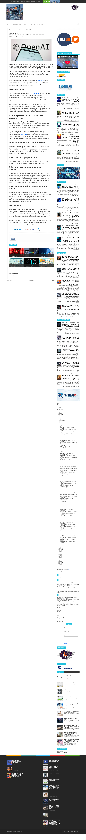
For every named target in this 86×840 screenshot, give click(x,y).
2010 (61, 562)
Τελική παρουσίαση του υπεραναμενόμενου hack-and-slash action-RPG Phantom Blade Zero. (68, 600)
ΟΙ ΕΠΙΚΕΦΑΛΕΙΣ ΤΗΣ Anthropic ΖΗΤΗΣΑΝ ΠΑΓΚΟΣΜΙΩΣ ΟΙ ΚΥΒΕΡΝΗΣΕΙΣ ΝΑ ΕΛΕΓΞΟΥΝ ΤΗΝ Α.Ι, (70, 240)
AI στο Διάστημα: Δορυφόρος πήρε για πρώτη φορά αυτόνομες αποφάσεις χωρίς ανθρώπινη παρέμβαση (66, 587)
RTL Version (59, 407)
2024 (61, 413)
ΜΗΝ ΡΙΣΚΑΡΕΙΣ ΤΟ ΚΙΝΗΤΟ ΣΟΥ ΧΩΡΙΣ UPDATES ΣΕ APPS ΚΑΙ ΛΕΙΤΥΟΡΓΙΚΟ (25, 1)
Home (58, 403)
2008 (61, 564)
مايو (61, 423)
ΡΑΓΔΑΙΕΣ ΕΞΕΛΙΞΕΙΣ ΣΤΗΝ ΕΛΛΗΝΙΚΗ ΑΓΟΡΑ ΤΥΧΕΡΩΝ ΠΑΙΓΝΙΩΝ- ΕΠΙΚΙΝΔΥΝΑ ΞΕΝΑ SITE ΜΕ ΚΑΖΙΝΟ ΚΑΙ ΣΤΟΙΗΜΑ (54, 822)
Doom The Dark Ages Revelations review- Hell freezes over (67, 601)
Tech (35, 24)
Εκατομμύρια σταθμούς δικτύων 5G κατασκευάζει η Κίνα (66, 499)
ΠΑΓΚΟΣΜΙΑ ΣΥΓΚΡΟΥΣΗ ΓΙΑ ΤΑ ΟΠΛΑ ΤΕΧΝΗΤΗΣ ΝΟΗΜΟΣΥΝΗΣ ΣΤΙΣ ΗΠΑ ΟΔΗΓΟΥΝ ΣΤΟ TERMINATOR (70, 364)
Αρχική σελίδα (59, 571)
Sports (58, 612)
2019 (61, 551)
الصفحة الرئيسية (31, 280)
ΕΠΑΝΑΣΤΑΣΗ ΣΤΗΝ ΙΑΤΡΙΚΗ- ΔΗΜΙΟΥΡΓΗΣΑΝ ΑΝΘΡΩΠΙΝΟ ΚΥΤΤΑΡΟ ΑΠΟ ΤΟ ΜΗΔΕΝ (70, 351)
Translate (65, 752)
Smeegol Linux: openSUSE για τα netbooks (54, 780)
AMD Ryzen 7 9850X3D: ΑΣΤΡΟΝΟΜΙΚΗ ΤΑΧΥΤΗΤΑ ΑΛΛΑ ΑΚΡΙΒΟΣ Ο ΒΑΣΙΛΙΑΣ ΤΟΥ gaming (70, 152)
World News (59, 608)
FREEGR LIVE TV (60, 617)
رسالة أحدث (9, 280)
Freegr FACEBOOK (60, 620)
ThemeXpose (20, 831)
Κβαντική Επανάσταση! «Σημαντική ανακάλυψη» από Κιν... (66, 454)
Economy (58, 611)
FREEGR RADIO (15, 24)
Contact (58, 406)
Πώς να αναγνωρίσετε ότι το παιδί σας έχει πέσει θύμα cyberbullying (54, 793)
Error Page (76, 831)
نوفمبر (61, 416)
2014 (61, 557)
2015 (61, 556)
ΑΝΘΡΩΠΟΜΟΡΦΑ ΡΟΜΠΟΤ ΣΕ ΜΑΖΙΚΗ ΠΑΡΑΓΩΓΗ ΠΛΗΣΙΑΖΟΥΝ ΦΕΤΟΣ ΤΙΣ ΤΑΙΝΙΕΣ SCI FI (70, 338)
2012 (61, 560)
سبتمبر (61, 419)
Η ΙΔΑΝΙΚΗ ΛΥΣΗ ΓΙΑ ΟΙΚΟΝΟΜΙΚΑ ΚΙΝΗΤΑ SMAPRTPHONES (16, 761)
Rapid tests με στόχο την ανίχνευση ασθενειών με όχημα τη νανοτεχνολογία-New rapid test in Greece (54, 787)
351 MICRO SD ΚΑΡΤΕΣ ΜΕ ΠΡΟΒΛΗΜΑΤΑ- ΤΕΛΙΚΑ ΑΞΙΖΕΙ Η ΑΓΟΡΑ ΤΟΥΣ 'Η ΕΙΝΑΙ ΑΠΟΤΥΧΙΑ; (70, 282)
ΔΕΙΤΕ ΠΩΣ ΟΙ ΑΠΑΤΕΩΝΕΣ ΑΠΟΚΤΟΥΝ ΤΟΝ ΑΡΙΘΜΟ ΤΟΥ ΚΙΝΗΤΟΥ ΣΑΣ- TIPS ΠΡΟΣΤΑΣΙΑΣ (54, 807)
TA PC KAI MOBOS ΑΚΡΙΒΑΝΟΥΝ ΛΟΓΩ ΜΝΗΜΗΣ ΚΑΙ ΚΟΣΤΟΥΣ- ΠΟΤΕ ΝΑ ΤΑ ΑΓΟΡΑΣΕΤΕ (70, 307)
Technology (59, 610)
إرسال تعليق (13, 275)
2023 (61, 414)
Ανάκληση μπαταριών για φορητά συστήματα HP (54, 761)
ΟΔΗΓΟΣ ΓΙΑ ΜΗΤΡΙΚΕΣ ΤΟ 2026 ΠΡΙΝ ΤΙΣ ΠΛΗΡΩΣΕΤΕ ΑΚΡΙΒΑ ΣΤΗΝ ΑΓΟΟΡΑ (70, 295)
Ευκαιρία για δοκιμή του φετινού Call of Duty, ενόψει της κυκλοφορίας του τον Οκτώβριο (67, 598)
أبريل (61, 425)
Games (31, 24)
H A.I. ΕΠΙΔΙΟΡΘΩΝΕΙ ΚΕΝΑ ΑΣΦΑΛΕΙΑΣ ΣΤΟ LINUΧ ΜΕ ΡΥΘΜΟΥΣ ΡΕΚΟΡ (70, 227)
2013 (61, 558)
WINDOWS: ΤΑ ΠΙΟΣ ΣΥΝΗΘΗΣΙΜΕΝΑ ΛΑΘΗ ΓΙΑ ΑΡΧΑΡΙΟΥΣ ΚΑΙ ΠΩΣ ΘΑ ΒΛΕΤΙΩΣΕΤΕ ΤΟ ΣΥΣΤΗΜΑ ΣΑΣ (70, 201)
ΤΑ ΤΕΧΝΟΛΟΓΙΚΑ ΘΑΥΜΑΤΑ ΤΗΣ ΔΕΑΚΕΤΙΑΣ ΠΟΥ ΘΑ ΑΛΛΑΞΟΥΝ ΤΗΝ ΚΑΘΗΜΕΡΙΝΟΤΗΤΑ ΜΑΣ (54, 815)
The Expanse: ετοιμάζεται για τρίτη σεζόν (54, 800)
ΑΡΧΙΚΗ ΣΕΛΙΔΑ (60, 621)
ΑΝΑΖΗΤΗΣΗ (40, 24)
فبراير (61, 545)
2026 (61, 410)
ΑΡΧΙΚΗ (9, 24)
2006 (60, 567)
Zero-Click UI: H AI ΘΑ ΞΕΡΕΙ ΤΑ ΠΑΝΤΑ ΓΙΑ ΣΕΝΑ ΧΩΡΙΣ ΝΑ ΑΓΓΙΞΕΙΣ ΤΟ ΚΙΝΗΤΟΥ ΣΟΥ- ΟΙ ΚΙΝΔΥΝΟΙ (70, 214)
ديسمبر (61, 415)
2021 (61, 549)
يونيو (61, 422)
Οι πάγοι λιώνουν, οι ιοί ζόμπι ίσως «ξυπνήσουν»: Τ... (66, 510)
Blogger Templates (10, 831)
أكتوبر (61, 417)
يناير (61, 547)
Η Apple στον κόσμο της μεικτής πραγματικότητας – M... (65, 477)
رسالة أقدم (53, 280)
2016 (61, 555)
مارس (61, 426)
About (58, 404)
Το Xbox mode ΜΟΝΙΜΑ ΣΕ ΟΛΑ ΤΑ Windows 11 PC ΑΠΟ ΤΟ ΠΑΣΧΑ (70, 124)
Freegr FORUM (59, 618)
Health (58, 614)
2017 (61, 554)
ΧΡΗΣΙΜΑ (26, 24)
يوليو (61, 421)
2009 (61, 563)
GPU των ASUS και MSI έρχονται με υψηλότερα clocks (53, 767)
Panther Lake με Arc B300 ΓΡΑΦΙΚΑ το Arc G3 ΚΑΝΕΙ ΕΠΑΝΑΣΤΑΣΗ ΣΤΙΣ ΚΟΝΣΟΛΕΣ (70, 99)
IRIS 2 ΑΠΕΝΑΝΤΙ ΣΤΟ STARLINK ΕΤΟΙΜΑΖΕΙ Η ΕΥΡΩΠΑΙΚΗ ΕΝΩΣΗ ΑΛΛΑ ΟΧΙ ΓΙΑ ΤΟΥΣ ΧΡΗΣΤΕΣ (70, 324)
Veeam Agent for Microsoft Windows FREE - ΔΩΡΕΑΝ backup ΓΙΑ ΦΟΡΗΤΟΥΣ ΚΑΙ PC (70, 187)
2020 (61, 550)
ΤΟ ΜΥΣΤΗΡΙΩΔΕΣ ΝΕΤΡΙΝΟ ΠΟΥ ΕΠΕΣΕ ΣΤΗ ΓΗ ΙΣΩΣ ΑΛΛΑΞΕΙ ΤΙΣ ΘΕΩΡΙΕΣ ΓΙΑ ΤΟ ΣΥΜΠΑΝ (70, 377)
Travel (58, 615)
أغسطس (62, 420)
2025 (61, 412)
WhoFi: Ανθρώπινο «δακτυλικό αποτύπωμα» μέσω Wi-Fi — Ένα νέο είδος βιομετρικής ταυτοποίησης (68, 585)
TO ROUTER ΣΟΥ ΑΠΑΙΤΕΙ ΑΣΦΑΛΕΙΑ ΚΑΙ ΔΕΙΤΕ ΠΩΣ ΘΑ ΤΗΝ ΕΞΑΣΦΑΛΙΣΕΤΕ (70, 258)
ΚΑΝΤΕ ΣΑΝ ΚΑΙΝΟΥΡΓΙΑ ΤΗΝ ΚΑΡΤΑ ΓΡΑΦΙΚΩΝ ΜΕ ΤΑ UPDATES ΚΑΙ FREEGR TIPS (70, 270)
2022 (61, 548)
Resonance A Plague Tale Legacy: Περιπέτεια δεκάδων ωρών (68, 603)
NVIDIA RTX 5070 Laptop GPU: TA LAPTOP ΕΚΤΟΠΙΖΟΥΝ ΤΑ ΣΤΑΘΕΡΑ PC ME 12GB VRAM (70, 112)
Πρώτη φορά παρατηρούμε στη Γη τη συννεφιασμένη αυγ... (66, 486)
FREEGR (20, 24)
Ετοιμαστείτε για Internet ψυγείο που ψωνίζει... (54, 774)
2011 (61, 561)
